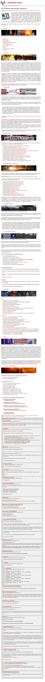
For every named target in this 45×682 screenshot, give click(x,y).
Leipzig (39, 199)
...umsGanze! (19, 94)
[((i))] (3, 4)
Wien (27, 120)
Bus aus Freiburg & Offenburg (8, 483)
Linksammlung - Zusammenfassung (8, 48)
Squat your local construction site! (14, 186)
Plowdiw (8, 123)
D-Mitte (10, 416)
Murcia (34, 122)
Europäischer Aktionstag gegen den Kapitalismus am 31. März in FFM (16, 308)
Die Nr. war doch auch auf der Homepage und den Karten (15, 662)
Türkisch (4, 117)
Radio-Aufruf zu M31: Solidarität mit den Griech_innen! (12, 504)
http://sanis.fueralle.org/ (7, 659)
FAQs (29, 219)
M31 (27, 94)
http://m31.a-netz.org (9, 494)
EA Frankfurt (16, 257)
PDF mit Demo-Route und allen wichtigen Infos (10, 263)
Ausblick (4, 47)
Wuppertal (31, 120)
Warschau (22, 120)
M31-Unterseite (5, 383)
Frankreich (20, 16)
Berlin (10, 176)
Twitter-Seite (5, 378)
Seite (5, 269)
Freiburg (36, 198)
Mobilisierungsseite (23, 363)
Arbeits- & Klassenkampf (25, 415)
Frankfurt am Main (21, 416)
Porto (4, 123)
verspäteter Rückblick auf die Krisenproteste (10, 671)
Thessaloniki (9, 120)
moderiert (14, 418)
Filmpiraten (8, 478)
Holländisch (16, 116)
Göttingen (18, 176)
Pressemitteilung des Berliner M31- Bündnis (17, 154)
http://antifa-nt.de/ (9, 565)
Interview (4, 327)
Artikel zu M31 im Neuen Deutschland (9, 325)
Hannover (22, 176)
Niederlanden (32, 16)
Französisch (21, 116)
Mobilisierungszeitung (9, 304)
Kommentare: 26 (3, 11)
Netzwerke (15, 73)
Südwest (36, 176)
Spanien (31, 15)
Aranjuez (33, 121)
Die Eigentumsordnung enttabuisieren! (19, 159)
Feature (11, 415)
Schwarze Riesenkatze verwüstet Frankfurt (11, 309)
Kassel (29, 199)
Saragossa (3, 120)
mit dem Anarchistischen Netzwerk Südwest (11, 331)
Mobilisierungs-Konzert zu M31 (14, 187)
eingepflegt (5, 428)
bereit (29, 63)
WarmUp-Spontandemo (14, 192)
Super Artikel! (4, 446)
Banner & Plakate (10, 300)
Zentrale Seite (5, 377)
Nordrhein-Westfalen (28, 176)
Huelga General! (5, 497)
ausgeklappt (10, 418)
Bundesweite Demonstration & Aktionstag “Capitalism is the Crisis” (15, 410)
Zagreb (38, 120)
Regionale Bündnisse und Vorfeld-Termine (9, 42)
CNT (8, 119)
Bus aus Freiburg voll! (6, 606)
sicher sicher (5, 556)
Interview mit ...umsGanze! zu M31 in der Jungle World (11, 320)
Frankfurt (15, 176)
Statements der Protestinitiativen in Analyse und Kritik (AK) (12, 319)
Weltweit (13, 416)
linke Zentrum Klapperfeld (29, 245)
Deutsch (24, 116)
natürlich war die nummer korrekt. (9, 649)
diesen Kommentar (26, 259)
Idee (7, 5)
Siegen (11, 201)
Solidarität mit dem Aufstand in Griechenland (17, 181)
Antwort (7, 469)
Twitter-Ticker (24, 246)
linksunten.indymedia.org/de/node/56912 (10, 597)
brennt (15, 62)
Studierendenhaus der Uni (17, 245)
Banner (14, 415)
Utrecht (18, 120)
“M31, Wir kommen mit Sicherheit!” (21, 153)
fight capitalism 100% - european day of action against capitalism (15, 313)
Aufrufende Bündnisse (6, 41)
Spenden (17, 5)
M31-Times (7, 303)
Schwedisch (39, 116)
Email (16, 269)
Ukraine (39, 15)
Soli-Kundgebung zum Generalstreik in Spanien (17, 195)
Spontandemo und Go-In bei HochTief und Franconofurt (18, 190)
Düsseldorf (25, 198)
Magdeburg (7, 200)
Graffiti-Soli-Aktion (13, 191)
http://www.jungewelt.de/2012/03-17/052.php (11, 603)
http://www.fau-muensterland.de (8, 536)
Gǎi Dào (30, 331)
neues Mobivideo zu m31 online (8, 477)
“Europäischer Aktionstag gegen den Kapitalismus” (22, 145)
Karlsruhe (25, 199)
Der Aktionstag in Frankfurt (7, 43)
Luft (17, 62)
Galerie (17, 415)
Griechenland (28, 15)
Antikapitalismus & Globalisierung (33, 415)
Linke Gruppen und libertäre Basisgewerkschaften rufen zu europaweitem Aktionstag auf (24, 150)
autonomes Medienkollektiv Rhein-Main (24, 10)
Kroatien (16, 16)
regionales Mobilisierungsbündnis (32, 363)
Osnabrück (34, 200)
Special (9, 415)
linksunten (14, 5)
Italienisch (27, 116)
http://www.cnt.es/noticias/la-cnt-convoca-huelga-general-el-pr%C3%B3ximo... (23, 501)
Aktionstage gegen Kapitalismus (20, 360)
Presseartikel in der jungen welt (8, 600)
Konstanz (31, 199)
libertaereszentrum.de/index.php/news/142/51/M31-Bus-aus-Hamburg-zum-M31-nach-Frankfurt (18, 433)
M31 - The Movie (7, 310)
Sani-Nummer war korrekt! (8, 626)
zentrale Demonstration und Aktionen (34, 124)
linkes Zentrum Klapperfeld (23, 393)
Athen (25, 119)
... (3, 452)
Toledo (14, 120)
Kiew (34, 119)
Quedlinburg (39, 200)
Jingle (27, 148)
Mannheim (11, 200)
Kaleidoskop (5, 415)
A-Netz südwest (23, 94)
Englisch (13, 116)
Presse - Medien (5, 46)
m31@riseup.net (14, 264)
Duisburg (22, 198)
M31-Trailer (7, 305)
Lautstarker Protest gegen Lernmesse (15, 185)
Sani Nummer (4, 616)
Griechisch (34, 116)
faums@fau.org (31, 534)
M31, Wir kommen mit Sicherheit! (18, 158)
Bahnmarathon (8, 568)
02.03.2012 (35, 10)
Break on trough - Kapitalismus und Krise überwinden (22, 160)
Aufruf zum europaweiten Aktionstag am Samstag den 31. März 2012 (15, 149)
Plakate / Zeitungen (8, 463)
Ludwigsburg (3, 200)
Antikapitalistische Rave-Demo (9, 400)
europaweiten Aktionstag (37, 12)
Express (24, 321)
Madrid (38, 119)
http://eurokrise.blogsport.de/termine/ (13, 425)
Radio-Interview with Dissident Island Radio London (11, 324)
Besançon (29, 119)
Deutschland (25, 16)
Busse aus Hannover (6, 420)
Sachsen (33, 176)
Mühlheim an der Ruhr (17, 200)
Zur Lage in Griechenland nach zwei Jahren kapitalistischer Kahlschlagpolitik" (20, 330)
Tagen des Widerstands (8, 81)
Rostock (2, 201)
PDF (2, 199)
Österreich (12, 16)
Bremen (12, 176)
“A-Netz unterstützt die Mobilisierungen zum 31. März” (22, 155)
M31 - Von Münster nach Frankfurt (9, 519)
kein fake (6, 562)
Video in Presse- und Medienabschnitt (9, 511)
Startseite (4, 5)
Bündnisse (9, 73)
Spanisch (31, 116)
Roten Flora (25, 441)
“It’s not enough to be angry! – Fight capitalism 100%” (17, 148)
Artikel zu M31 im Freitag (7, 326)
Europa (18, 416)
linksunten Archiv (15, 3)
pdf (16, 594)
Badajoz (37, 121)
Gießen (39, 198)
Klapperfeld (16, 402)
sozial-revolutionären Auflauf (22, 125)
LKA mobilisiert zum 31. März (9, 332)
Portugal (35, 15)
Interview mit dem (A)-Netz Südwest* (9, 591)
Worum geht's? (5, 38)
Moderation (10, 5)
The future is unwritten (10, 327)
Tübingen (14, 201)
